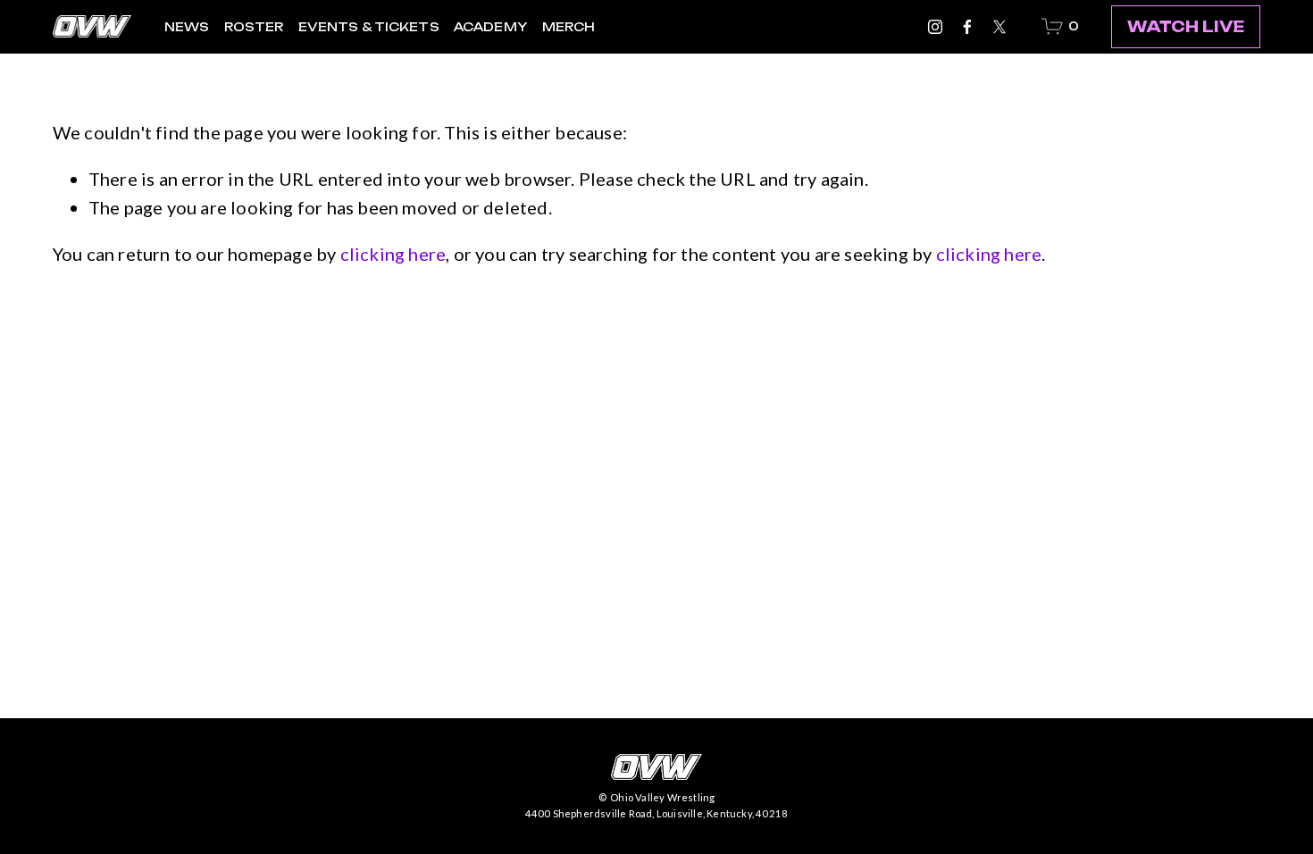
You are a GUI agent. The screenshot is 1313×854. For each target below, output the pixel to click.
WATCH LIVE (1185, 27)
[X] (999, 27)
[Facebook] (967, 27)
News (187, 27)
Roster (254, 27)
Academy (491, 27)
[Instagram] (935, 27)
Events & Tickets (368, 27)
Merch (569, 27)
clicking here (393, 253)
